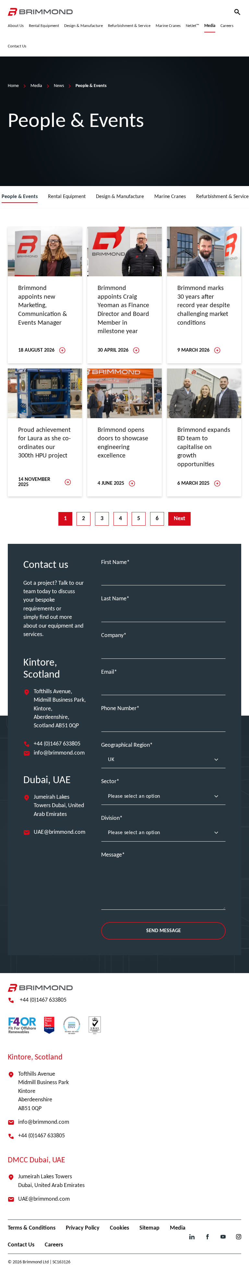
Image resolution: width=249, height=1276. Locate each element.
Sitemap (149, 1228)
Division (110, 818)
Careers (54, 1245)
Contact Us (21, 1245)
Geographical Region (125, 745)
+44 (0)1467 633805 (57, 744)
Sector (108, 781)
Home (13, 85)
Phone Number (118, 708)
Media (36, 85)
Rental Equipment (67, 196)
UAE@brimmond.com (59, 832)
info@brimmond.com (59, 753)
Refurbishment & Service (222, 196)
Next (179, 518)
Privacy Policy (83, 1228)
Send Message (163, 930)
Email (107, 672)
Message (111, 855)
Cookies (119, 1228)
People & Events (20, 196)
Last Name (113, 599)
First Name (114, 562)
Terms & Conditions (31, 1228)
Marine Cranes (170, 196)
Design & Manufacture (120, 196)
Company (112, 635)
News (59, 85)
